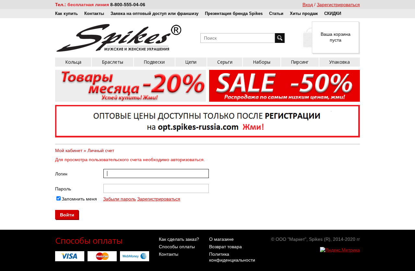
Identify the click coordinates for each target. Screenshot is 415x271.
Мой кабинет (68, 150)
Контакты (94, 13)
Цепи (190, 62)
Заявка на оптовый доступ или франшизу (154, 13)
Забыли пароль (119, 198)
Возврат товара (225, 246)
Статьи (276, 13)
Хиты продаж (304, 13)
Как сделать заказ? (179, 239)
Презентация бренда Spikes (234, 13)
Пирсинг (300, 62)
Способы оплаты (177, 246)
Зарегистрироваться (338, 4)
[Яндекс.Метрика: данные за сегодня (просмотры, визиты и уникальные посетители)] (340, 250)
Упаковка (339, 62)
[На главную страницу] (119, 38)
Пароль (63, 188)
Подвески (154, 62)
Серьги (224, 62)
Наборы (261, 62)
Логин (61, 173)
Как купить (66, 13)
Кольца (73, 62)
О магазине (221, 239)
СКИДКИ (332, 13)
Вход (307, 4)
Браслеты (112, 62)
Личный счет (101, 150)
